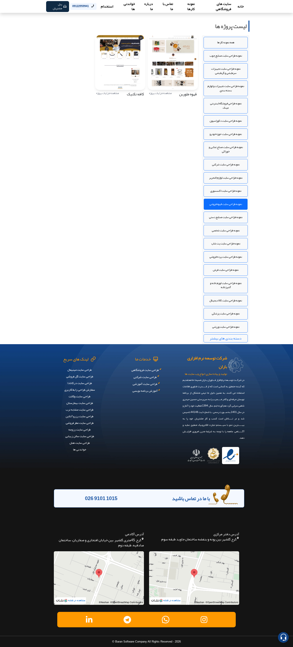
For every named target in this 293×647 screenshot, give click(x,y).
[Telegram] (127, 619)
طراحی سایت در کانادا (79, 383)
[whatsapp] (165, 619)
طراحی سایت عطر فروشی (80, 423)
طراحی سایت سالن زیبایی (79, 436)
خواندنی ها (79, 449)
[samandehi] (213, 454)
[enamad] (230, 454)
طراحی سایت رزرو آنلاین (80, 416)
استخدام (107, 6)
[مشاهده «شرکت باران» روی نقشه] (194, 578)
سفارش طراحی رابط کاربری (79, 390)
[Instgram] (204, 619)
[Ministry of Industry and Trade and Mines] (196, 454)
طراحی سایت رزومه (79, 429)
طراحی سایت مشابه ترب (80, 409)
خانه (241, 6)
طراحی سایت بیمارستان (79, 403)
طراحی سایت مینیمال (79, 370)
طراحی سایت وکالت (80, 396)
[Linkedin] (89, 619)
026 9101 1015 (101, 498)
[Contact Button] (283, 637)
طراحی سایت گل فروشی (79, 376)
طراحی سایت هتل (79, 443)
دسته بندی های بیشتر (226, 338)
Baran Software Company (131, 641)
